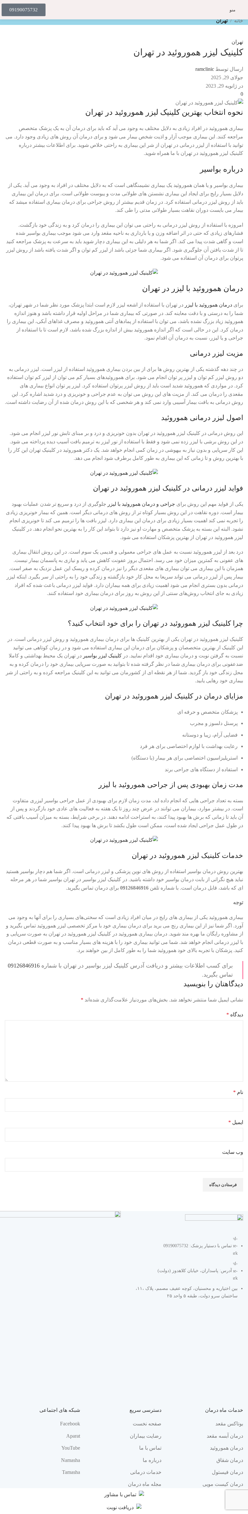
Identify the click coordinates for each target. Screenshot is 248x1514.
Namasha (70, 1460)
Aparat (73, 1436)
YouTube (70, 1448)
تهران (222, 20)
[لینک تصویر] (214, 1221)
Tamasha (71, 1472)
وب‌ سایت (232, 1152)
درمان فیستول (227, 1472)
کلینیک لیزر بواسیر (102, 655)
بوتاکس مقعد (229, 1423)
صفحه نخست (147, 1423)
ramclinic (204, 69)
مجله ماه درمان (144, 1484)
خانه (238, 20)
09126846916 (24, 965)
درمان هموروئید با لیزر (209, 305)
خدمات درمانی (145, 1472)
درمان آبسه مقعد (225, 1436)
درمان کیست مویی (222, 1484)
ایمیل (235, 1122)
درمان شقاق (229, 1460)
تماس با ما (150, 1448)
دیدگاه (234, 1014)
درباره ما (152, 1460)
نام (238, 1092)
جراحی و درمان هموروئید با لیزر (141, 504)
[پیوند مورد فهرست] (185, 1270)
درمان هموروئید (226, 1448)
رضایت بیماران (145, 1436)
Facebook (70, 1423)
